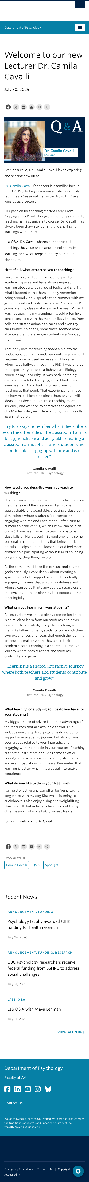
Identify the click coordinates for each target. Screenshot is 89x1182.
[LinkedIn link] (19, 1090)
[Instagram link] (39, 1090)
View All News (71, 1032)
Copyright (64, 1169)
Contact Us (13, 1103)
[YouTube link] (29, 1090)
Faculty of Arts (16, 1078)
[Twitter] (16, 108)
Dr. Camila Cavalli (18, 186)
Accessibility (12, 1174)
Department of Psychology (22, 27)
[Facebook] (8, 108)
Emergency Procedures (18, 1169)
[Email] (31, 108)
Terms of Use (45, 1169)
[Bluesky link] (50, 1090)
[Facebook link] (9, 1090)
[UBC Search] (80, 5)
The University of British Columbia (32, 9)
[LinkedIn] (24, 108)
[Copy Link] (39, 108)
